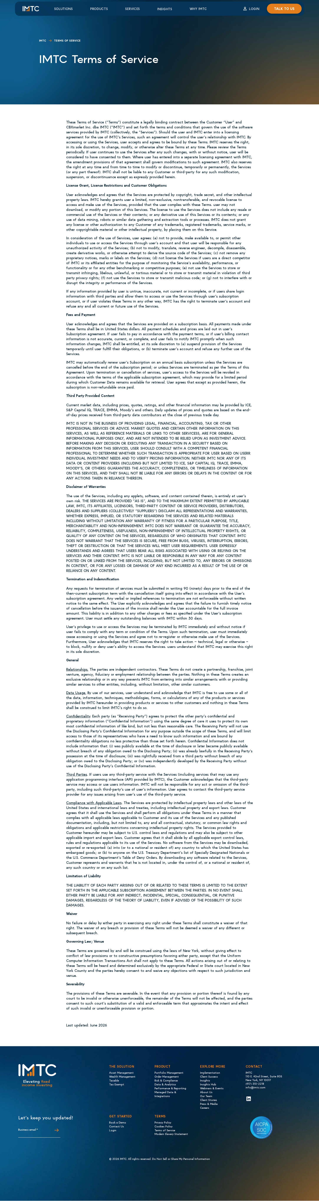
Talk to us (284, 8)
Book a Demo (117, 1122)
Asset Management (121, 1072)
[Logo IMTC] (34, 8)
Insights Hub (208, 1084)
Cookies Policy (164, 1126)
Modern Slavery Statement (171, 1134)
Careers (204, 1107)
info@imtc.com (255, 1087)
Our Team (206, 1096)
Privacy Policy (163, 1122)
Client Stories (208, 1100)
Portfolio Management (169, 1072)
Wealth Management (122, 1076)
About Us (206, 1092)
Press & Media (209, 1104)
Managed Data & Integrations (165, 1094)
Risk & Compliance (166, 1080)
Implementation (210, 1072)
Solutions (63, 8)
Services (132, 8)
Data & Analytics (165, 1084)
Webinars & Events (212, 1088)
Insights (164, 9)
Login (254, 8)
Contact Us (116, 1126)
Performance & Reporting (170, 1088)
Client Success (209, 1076)
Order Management (167, 1076)
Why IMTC (198, 8)
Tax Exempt (116, 1084)
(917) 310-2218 (255, 1083)
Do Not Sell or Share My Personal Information (181, 1159)
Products (99, 8)
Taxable (114, 1080)
